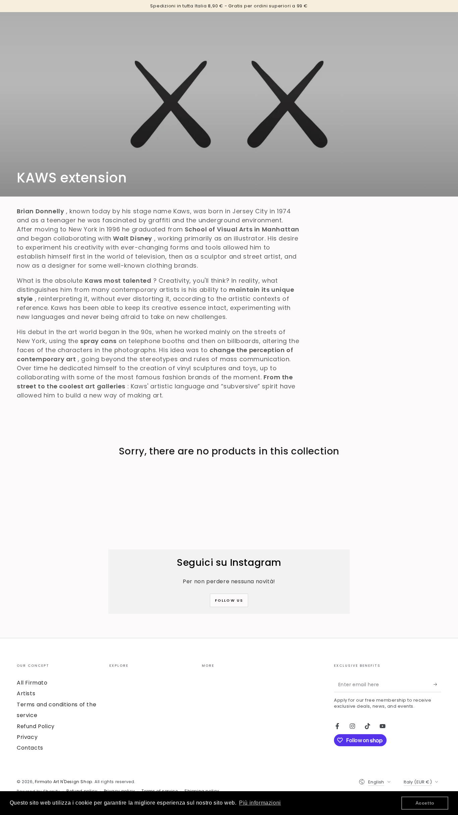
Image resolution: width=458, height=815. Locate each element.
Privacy (27, 737)
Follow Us (229, 600)
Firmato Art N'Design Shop (63, 781)
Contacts (30, 748)
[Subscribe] (437, 684)
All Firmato (32, 683)
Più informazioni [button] (260, 803)
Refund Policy (36, 726)
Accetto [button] (425, 803)
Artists (26, 693)
